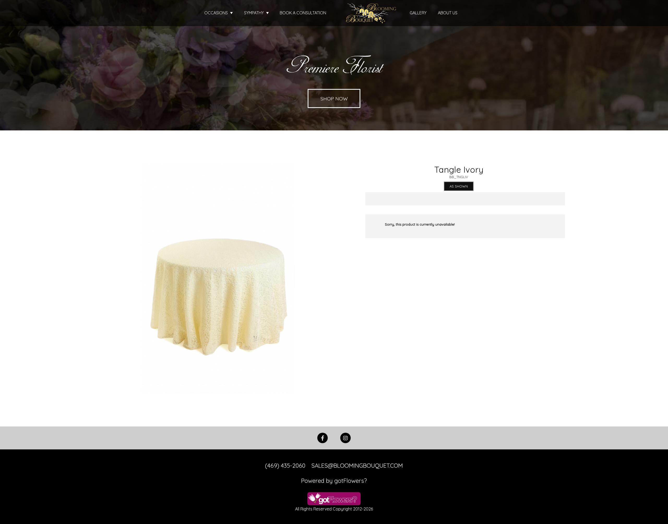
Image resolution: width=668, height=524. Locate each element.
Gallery (418, 12)
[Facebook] (322, 437)
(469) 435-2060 (285, 465)
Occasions (216, 12)
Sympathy (254, 12)
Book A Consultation (303, 12)
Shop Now (334, 98)
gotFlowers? (350, 480)
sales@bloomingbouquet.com (357, 465)
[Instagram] (345, 437)
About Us (447, 12)
